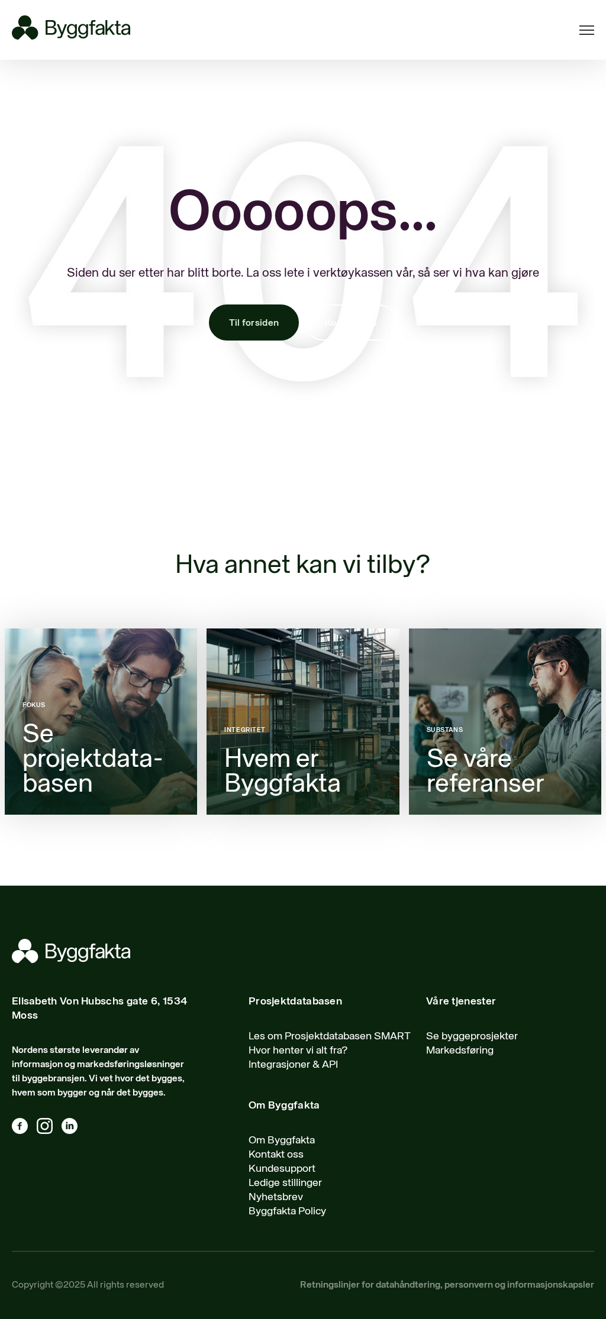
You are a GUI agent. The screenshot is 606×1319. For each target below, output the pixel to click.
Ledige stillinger (285, 1183)
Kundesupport (282, 1169)
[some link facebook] (24, 1128)
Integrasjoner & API (293, 1064)
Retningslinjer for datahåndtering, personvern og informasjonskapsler (447, 1285)
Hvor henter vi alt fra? (298, 1050)
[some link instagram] (49, 1128)
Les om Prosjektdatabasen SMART (330, 1036)
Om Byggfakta (282, 1140)
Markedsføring (460, 1050)
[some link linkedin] (74, 1128)
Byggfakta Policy (287, 1211)
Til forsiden (254, 323)
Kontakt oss (351, 323)
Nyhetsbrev (276, 1197)
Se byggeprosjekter (472, 1036)
